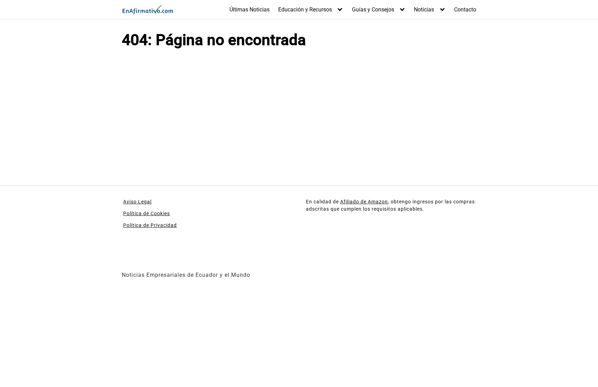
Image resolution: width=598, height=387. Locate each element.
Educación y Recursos (305, 9)
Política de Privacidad (150, 225)
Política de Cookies (146, 213)
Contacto (465, 9)
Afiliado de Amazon (364, 201)
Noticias (424, 9)
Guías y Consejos (373, 9)
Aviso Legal (137, 201)
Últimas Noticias (249, 9)
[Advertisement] (208, 111)
